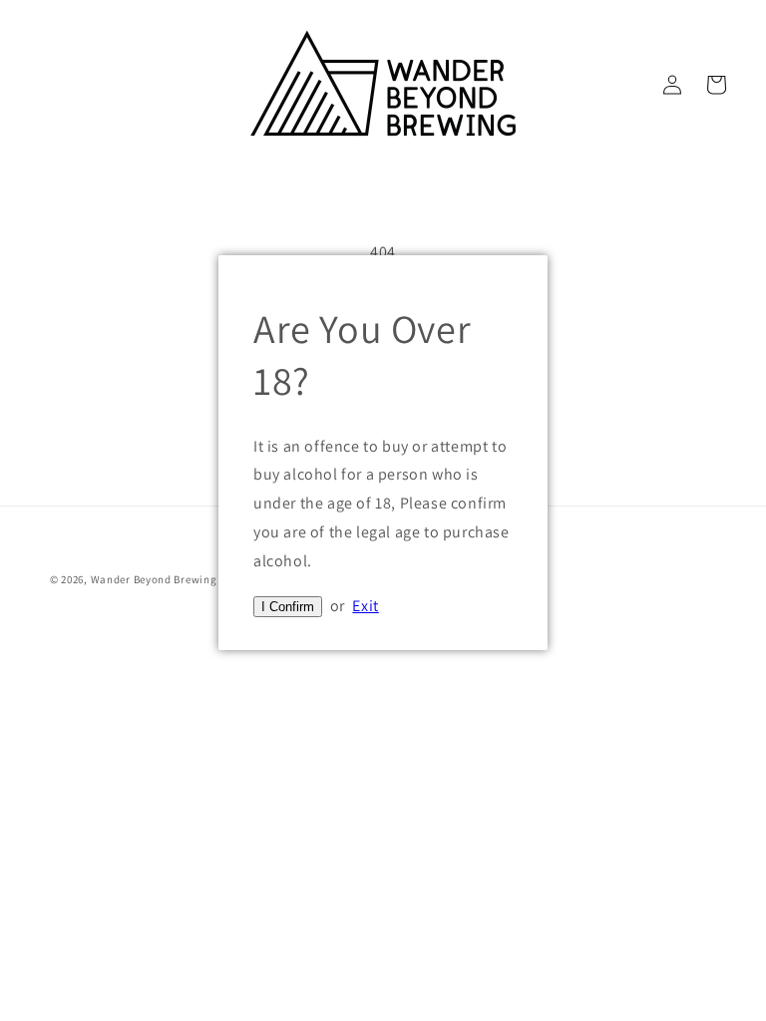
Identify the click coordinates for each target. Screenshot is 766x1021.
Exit (365, 605)
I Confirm (287, 606)
